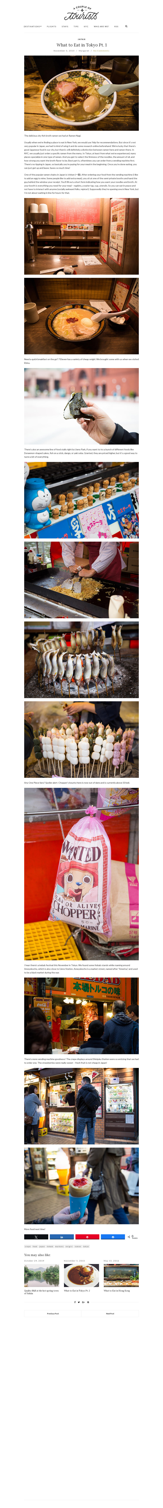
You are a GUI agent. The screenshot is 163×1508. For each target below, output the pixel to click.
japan (42, 1246)
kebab (50, 1246)
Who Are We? (101, 26)
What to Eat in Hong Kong (117, 1290)
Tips (76, 26)
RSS (116, 26)
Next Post (110, 1314)
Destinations (32, 26)
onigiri (69, 1246)
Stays (65, 26)
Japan (81, 39)
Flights (51, 26)
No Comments (101, 51)
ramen (78, 1246)
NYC (86, 26)
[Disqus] (81, 1362)
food (35, 1246)
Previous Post (53, 1314)
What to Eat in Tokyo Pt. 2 (77, 1290)
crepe (28, 1246)
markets (59, 1246)
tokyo (86, 1246)
